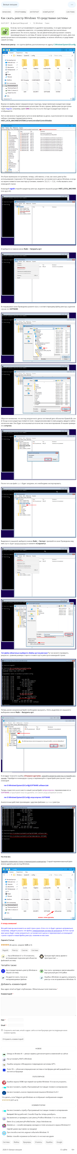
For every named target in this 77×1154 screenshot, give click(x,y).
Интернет (34, 12)
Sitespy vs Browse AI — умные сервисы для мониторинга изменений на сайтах (37, 1054)
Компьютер (48, 12)
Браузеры (27, 1142)
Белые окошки (10, 4)
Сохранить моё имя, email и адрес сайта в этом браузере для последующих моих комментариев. (35, 1031)
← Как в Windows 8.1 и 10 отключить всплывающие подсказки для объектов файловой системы (19, 958)
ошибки (49, 1142)
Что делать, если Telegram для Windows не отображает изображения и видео (32, 1097)
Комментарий (7, 994)
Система (70, 12)
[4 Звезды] (6, 945)
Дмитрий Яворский (20, 23)
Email (3, 1025)
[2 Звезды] (3, 945)
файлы (16, 1142)
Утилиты (38, 1142)
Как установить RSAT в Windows (19, 1059)
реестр (15, 950)
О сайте (63, 1149)
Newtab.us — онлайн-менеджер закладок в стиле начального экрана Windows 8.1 (39, 1125)
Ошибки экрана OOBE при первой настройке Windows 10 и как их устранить (36, 1082)
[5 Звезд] (8, 945)
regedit (5, 950)
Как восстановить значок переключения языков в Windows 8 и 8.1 (33, 1092)
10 (34, 23)
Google (59, 1142)
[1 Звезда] (2, 945)
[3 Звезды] (5, 945)
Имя (3, 1020)
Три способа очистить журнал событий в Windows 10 (28, 1132)
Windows (6, 12)
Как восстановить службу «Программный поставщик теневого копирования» (37, 1087)
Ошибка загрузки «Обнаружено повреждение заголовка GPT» (31, 1064)
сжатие (24, 950)
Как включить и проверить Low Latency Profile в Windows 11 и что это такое (36, 1118)
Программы (20, 12)
